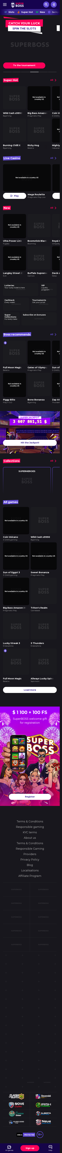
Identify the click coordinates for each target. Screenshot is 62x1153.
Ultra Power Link (12, 237)
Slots (11, 12)
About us (30, 826)
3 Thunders (37, 632)
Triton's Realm (39, 598)
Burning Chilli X (11, 143)
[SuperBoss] (17, 5)
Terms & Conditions (30, 810)
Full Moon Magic (12, 362)
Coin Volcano (10, 529)
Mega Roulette (36, 192)
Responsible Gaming (30, 837)
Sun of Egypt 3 (11, 564)
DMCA (19, 1123)
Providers (29, 842)
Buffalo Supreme (37, 269)
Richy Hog (33, 143)
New (42, 12)
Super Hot (27, 12)
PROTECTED (29, 1123)
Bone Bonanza (36, 393)
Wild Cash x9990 (12, 112)
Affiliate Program (29, 864)
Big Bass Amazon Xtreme (17, 598)
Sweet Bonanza (40, 564)
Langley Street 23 (13, 269)
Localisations (30, 859)
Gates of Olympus (38, 362)
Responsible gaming (30, 815)
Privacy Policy (29, 848)
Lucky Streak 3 (11, 632)
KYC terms (30, 820)
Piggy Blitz (9, 393)
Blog (30, 853)
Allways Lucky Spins (42, 667)
